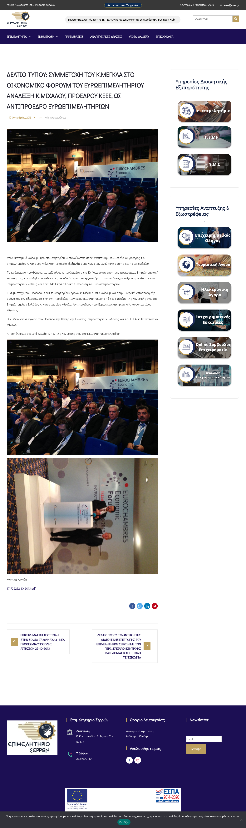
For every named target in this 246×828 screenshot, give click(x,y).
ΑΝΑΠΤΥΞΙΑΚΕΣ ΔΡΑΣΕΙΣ (106, 36)
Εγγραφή (196, 749)
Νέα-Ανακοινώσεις (55, 117)
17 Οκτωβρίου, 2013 (20, 117)
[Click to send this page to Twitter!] (140, 606)
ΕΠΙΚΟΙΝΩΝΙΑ (164, 36)
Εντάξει (124, 822)
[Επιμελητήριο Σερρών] (18, 19)
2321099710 (84, 758)
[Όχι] (241, 820)
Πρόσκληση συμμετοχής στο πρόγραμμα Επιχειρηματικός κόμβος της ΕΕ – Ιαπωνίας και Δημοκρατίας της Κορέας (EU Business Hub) (80, 19)
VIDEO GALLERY (139, 36)
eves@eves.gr (231, 5)
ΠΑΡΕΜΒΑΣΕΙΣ (74, 36)
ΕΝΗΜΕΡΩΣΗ (46, 36)
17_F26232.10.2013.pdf (21, 588)
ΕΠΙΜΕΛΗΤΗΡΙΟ (17, 36)
